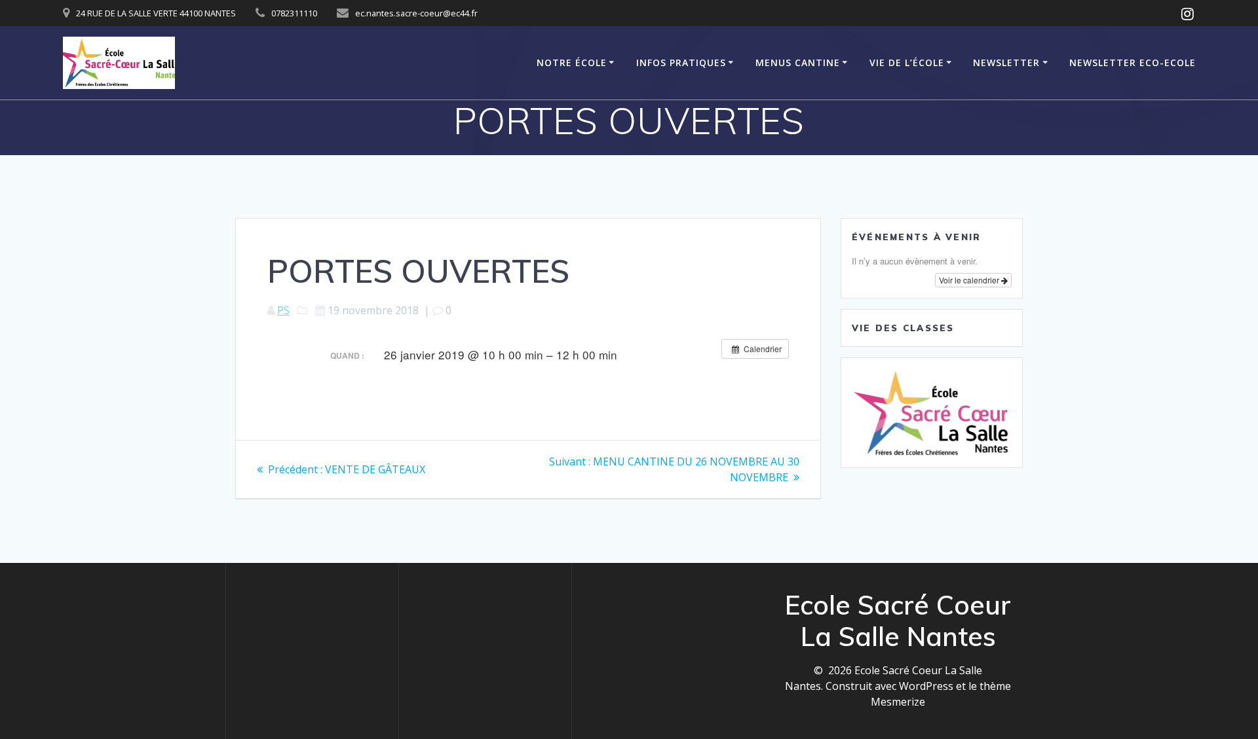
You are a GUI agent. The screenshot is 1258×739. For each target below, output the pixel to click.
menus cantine (797, 62)
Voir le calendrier (970, 279)
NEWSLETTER (1006, 62)
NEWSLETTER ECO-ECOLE (1132, 62)
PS (283, 310)
